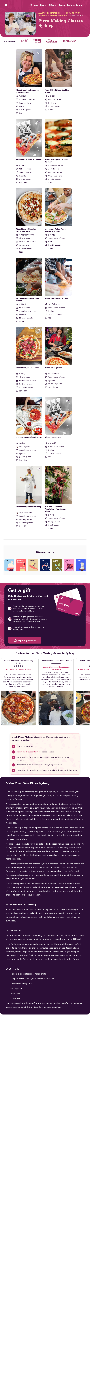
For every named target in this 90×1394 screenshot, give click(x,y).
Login (79, 5)
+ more (59, 686)
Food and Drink (72, 13)
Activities (39, 5)
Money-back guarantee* (27, 752)
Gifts (51, 5)
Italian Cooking (58, 16)
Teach (62, 5)
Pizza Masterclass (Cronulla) (18, 669)
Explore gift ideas (25, 640)
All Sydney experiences (50, 13)
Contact (70, 5)
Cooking (42, 16)
